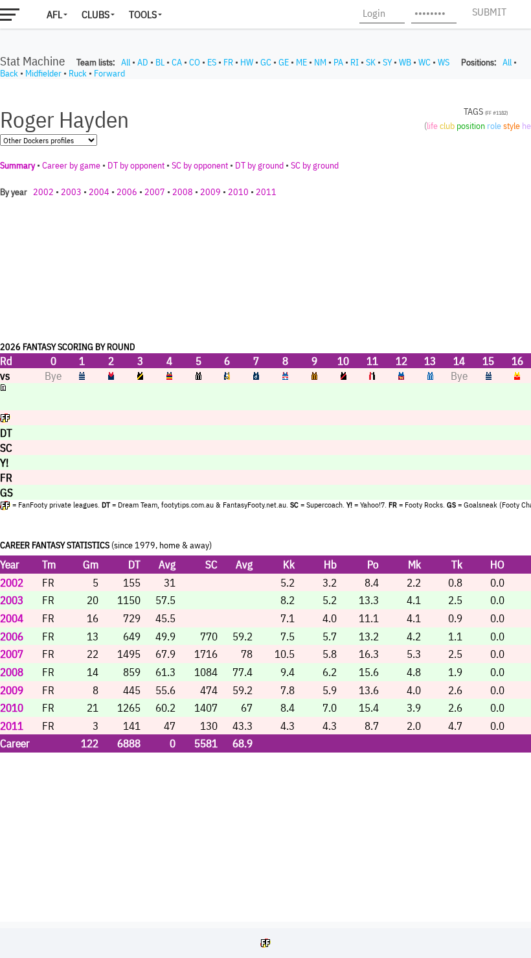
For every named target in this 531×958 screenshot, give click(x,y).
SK (371, 62)
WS (443, 62)
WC (424, 62)
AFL (54, 14)
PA (338, 62)
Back (9, 73)
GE (283, 62)
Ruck (78, 73)
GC (265, 62)
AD (142, 62)
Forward (109, 73)
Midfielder (43, 73)
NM (320, 62)
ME (301, 62)
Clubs (95, 14)
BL (159, 62)
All (125, 62)
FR (228, 62)
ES (211, 62)
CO (194, 62)
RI (354, 62)
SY (387, 62)
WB (405, 62)
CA (177, 62)
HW (246, 62)
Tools (143, 14)
